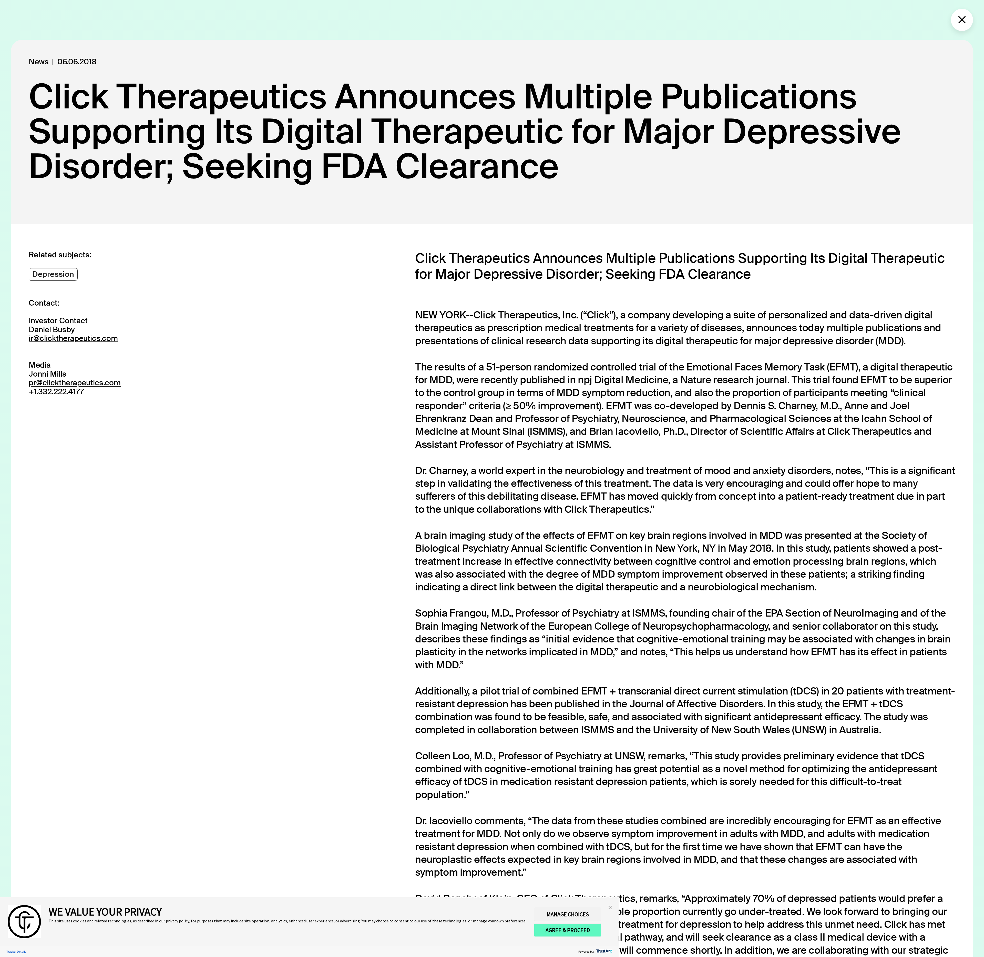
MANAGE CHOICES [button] (568, 914)
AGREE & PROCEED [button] (568, 930)
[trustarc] (603, 951)
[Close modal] (962, 20)
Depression (53, 274)
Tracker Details (16, 951)
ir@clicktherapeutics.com (73, 338)
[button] (610, 907)
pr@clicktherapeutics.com (75, 383)
